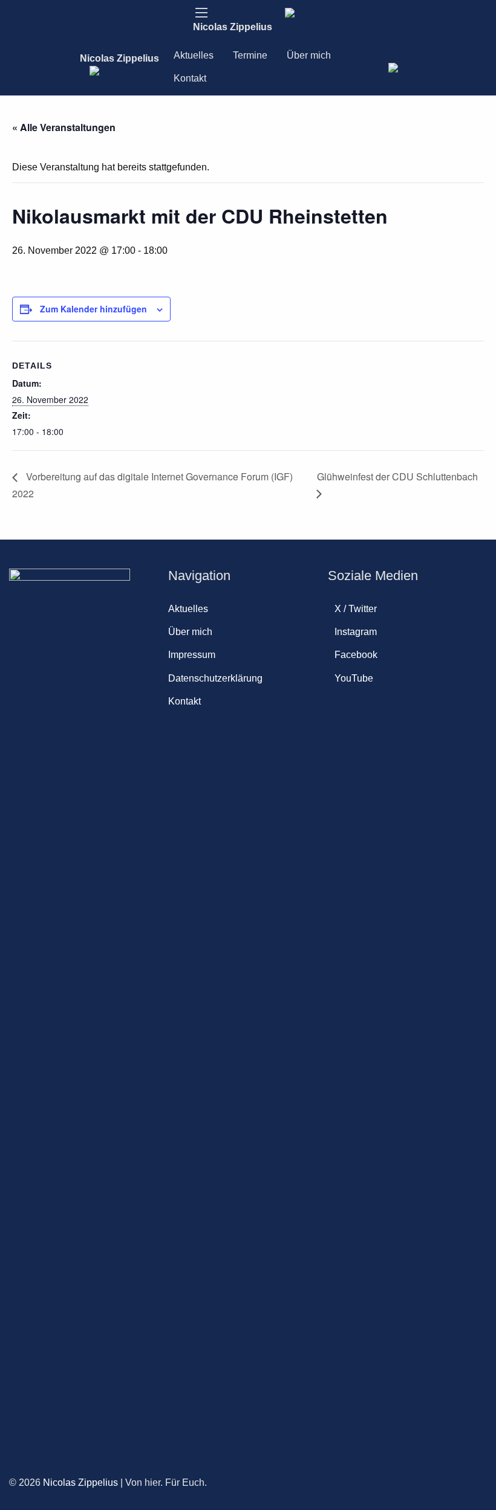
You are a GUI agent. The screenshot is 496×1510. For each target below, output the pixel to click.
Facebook (355, 655)
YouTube (353, 678)
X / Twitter (355, 609)
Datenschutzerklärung (215, 678)
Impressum (191, 655)
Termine (250, 55)
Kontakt (190, 78)
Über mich (309, 55)
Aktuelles (194, 55)
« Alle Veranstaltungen (64, 127)
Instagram (355, 632)
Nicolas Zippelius (232, 27)
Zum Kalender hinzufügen (93, 309)
